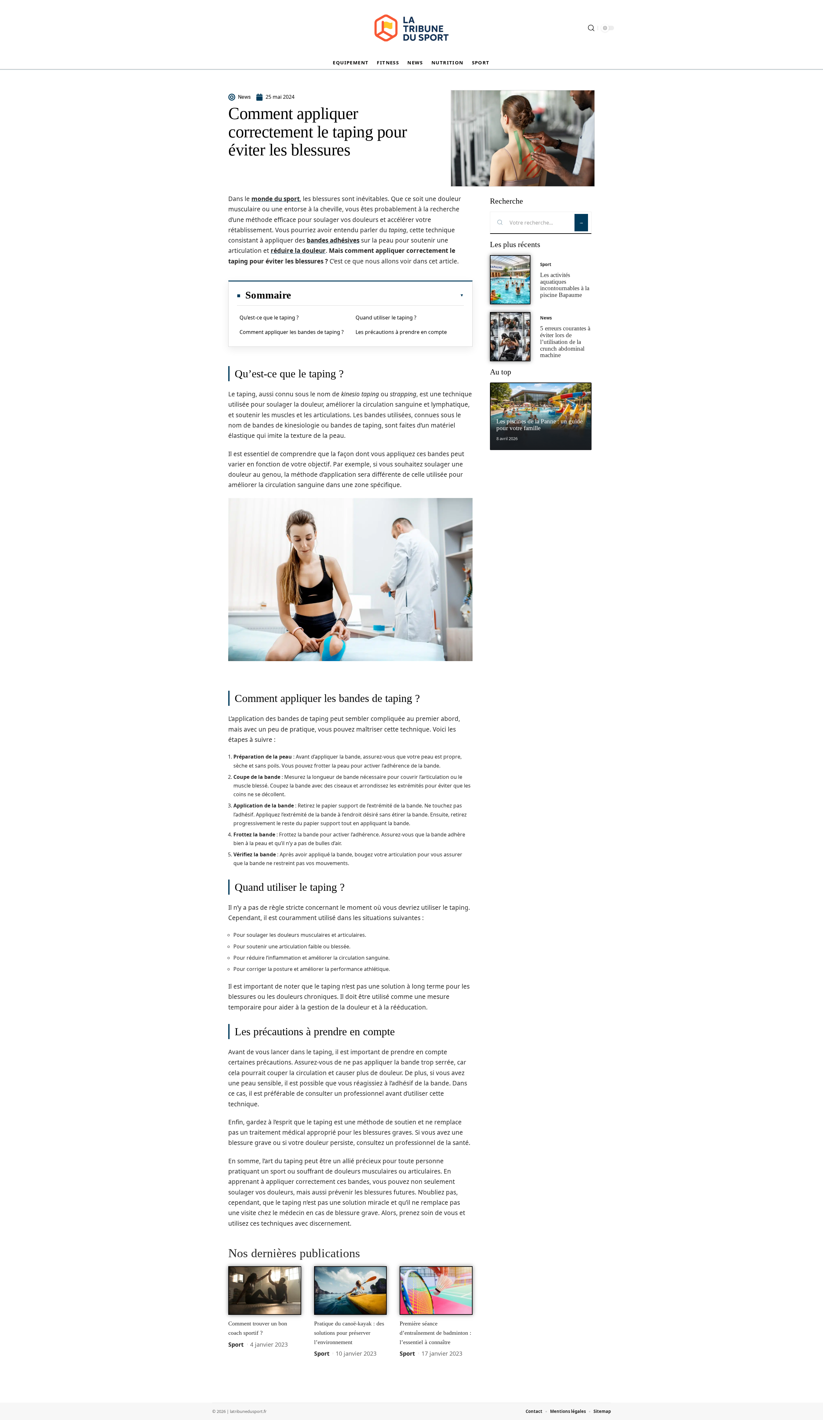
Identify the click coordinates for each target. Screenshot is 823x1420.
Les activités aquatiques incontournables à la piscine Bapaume (564, 285)
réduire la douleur (298, 250)
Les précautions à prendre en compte (401, 332)
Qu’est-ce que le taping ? (269, 317)
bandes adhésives (333, 240)
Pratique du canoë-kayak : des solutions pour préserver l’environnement (349, 1332)
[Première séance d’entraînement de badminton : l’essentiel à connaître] (436, 1291)
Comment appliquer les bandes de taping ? (292, 332)
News (546, 318)
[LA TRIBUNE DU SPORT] (411, 28)
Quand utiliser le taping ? (386, 317)
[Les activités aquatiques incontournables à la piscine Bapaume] (510, 279)
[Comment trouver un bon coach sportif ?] (265, 1291)
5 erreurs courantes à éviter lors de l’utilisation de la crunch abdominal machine (565, 341)
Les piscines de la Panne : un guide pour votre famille (539, 424)
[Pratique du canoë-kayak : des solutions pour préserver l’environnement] (350, 1291)
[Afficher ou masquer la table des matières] (377, 295)
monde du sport (275, 199)
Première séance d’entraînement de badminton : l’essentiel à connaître (435, 1332)
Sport (236, 1344)
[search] (591, 28)
